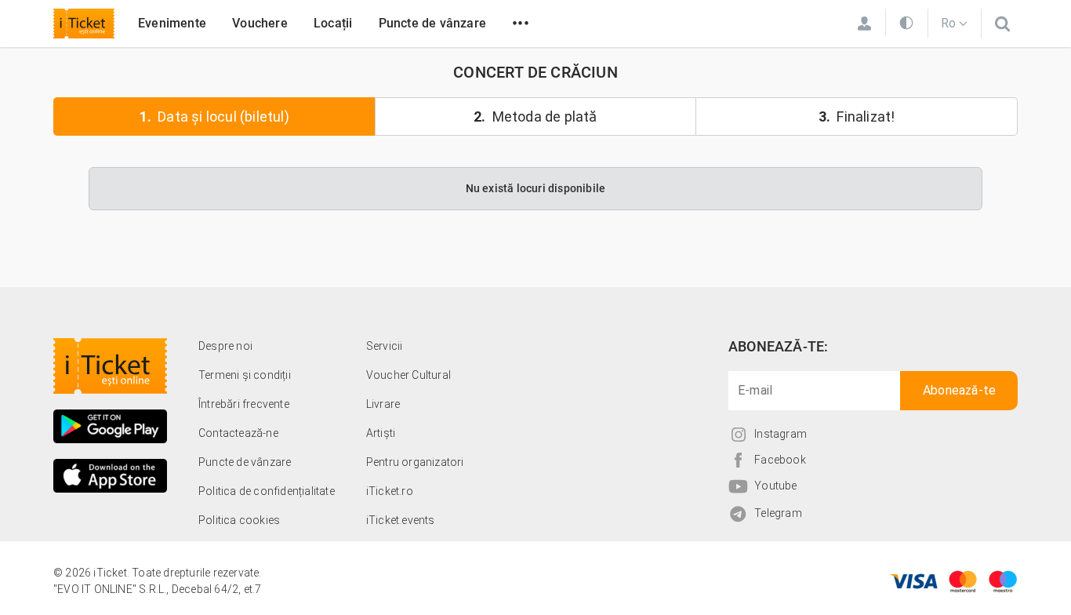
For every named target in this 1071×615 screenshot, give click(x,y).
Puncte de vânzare (432, 23)
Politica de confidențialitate (266, 491)
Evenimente (172, 23)
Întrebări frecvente (243, 404)
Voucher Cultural (408, 375)
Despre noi (225, 346)
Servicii (384, 346)
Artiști (380, 433)
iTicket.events (400, 520)
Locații (333, 23)
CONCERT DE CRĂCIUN (535, 72)
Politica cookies (239, 520)
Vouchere (260, 23)
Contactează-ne (238, 433)
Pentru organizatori (415, 462)
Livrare (383, 404)
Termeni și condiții (244, 375)
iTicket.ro (389, 491)
